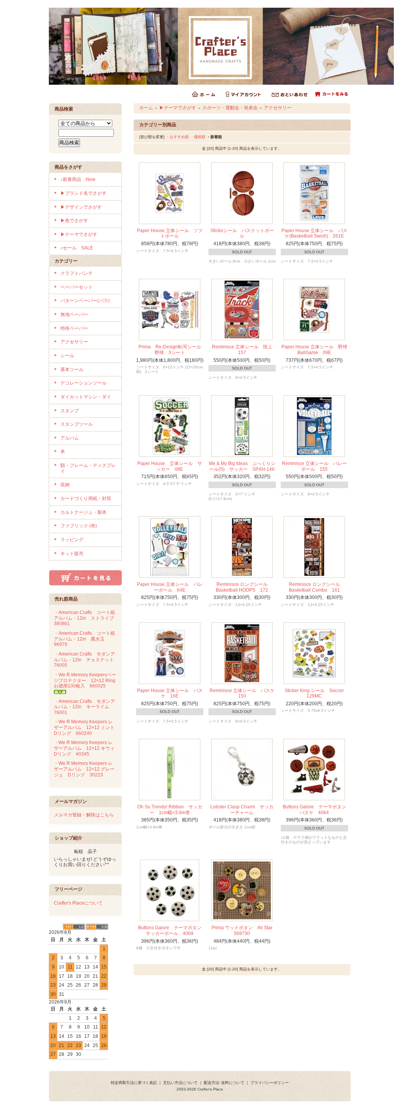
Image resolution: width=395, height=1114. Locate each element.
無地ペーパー (74, 314)
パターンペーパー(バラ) (85, 300)
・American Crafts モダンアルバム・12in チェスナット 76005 (86, 659)
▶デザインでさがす (81, 207)
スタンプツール (76, 424)
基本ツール (71, 369)
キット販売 (71, 553)
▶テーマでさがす (78, 234)
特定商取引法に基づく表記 (134, 1083)
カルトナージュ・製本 (83, 512)
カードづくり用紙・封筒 (85, 498)
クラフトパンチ (76, 273)
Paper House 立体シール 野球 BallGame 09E (317, 349)
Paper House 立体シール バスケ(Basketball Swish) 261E (314, 233)
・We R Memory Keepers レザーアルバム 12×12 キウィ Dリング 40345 (86, 748)
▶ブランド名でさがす (83, 193)
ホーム (146, 107)
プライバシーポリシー (269, 1083)
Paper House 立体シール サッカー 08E (169, 466)
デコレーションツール (83, 383)
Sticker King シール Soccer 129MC (316, 693)
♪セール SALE (76, 248)
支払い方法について (180, 1083)
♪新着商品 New (77, 179)
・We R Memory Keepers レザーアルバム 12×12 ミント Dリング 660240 (86, 727)
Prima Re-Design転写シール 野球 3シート (172, 349)
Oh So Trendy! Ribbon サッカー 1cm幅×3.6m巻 (169, 809)
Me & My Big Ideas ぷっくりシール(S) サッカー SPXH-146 (242, 466)
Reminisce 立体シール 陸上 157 (244, 349)
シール (67, 355)
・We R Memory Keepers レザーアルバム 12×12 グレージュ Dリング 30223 (84, 769)
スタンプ (69, 410)
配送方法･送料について (224, 1083)
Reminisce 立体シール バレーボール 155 (314, 466)
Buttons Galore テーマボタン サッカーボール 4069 (172, 930)
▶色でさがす (74, 220)
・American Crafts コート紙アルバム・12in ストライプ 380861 (86, 618)
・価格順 (197, 137)
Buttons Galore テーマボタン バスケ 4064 (317, 809)
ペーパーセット (76, 287)
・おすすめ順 (177, 137)
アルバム (69, 438)
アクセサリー (74, 342)
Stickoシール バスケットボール (242, 233)
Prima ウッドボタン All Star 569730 (244, 930)
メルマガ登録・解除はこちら (84, 815)
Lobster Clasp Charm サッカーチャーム (241, 809)
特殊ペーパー (74, 328)
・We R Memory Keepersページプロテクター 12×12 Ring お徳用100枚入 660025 (87, 680)
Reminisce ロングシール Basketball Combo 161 (317, 587)
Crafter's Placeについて (78, 903)
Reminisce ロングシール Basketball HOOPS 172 (244, 587)
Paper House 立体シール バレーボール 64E (170, 587)
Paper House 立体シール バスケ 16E (170, 693)
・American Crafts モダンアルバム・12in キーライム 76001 (84, 707)
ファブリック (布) (78, 526)
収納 (65, 484)
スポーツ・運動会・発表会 (230, 107)
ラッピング (71, 539)
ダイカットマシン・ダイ (85, 397)
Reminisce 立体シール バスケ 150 (244, 693)
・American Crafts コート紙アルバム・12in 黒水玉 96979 (84, 639)
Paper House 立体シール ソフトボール (170, 233)
